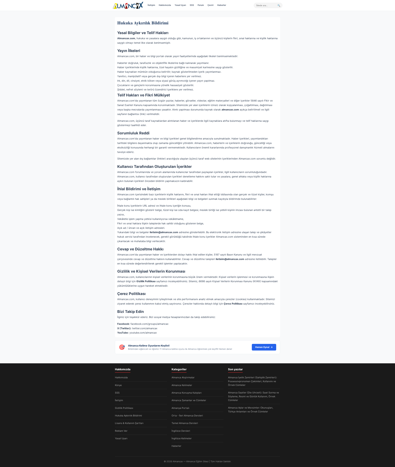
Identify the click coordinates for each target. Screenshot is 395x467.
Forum (201, 5)
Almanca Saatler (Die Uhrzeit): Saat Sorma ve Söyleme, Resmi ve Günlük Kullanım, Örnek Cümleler (253, 396)
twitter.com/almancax (144, 328)
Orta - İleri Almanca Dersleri (187, 415)
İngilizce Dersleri (181, 430)
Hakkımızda (165, 5)
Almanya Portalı (180, 408)
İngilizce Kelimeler (182, 438)
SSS (192, 5)
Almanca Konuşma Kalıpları (187, 392)
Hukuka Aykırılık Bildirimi (128, 415)
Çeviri (211, 5)
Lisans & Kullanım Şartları (129, 423)
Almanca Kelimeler (182, 385)
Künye (118, 385)
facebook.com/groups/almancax (149, 323)
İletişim (151, 5)
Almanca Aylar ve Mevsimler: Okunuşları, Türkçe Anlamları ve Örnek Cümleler (250, 409)
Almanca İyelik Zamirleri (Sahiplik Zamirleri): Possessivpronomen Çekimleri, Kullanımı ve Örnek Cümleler (252, 381)
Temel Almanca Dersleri (185, 423)
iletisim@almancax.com (164, 232)
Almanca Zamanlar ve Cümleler (189, 400)
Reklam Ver (121, 430)
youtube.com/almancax (143, 332)
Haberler (221, 5)
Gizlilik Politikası (124, 408)
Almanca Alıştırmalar (183, 377)
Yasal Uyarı (180, 5)
